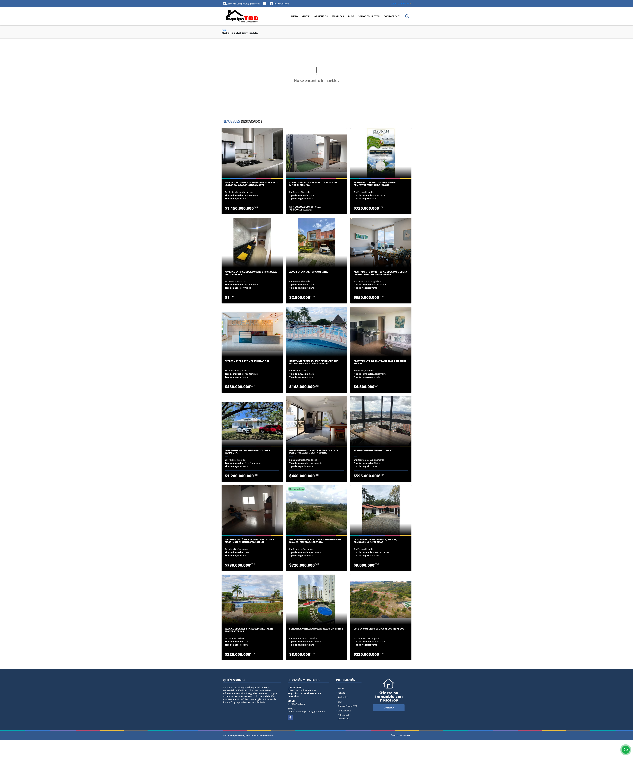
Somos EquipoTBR (369, 16)
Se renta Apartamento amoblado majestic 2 (316, 629)
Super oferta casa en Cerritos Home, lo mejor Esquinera (313, 183)
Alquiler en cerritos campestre (308, 272)
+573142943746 (281, 3)
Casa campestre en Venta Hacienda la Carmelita (247, 451)
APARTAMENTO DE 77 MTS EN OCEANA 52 (247, 361)
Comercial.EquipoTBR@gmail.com (306, 711)
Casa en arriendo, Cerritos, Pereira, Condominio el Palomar (375, 540)
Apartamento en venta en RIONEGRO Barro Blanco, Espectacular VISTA (315, 540)
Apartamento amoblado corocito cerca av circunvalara (251, 273)
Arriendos (321, 16)
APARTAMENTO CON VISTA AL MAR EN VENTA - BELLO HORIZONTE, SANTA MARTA (314, 451)
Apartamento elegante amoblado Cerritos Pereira (380, 362)
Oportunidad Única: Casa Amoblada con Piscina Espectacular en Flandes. (314, 362)
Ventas (306, 16)
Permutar (338, 16)
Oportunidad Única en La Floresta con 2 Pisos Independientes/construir (249, 540)
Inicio (294, 16)
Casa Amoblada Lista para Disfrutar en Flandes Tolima (249, 630)
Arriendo (342, 697)
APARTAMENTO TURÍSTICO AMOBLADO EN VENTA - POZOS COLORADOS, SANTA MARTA (251, 183)
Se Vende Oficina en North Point (373, 450)
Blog (351, 16)
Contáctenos (392, 16)
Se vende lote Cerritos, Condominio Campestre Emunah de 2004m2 (375, 183)
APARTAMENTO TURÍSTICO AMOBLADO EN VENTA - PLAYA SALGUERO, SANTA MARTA (380, 273)
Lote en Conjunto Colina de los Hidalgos (379, 629)
